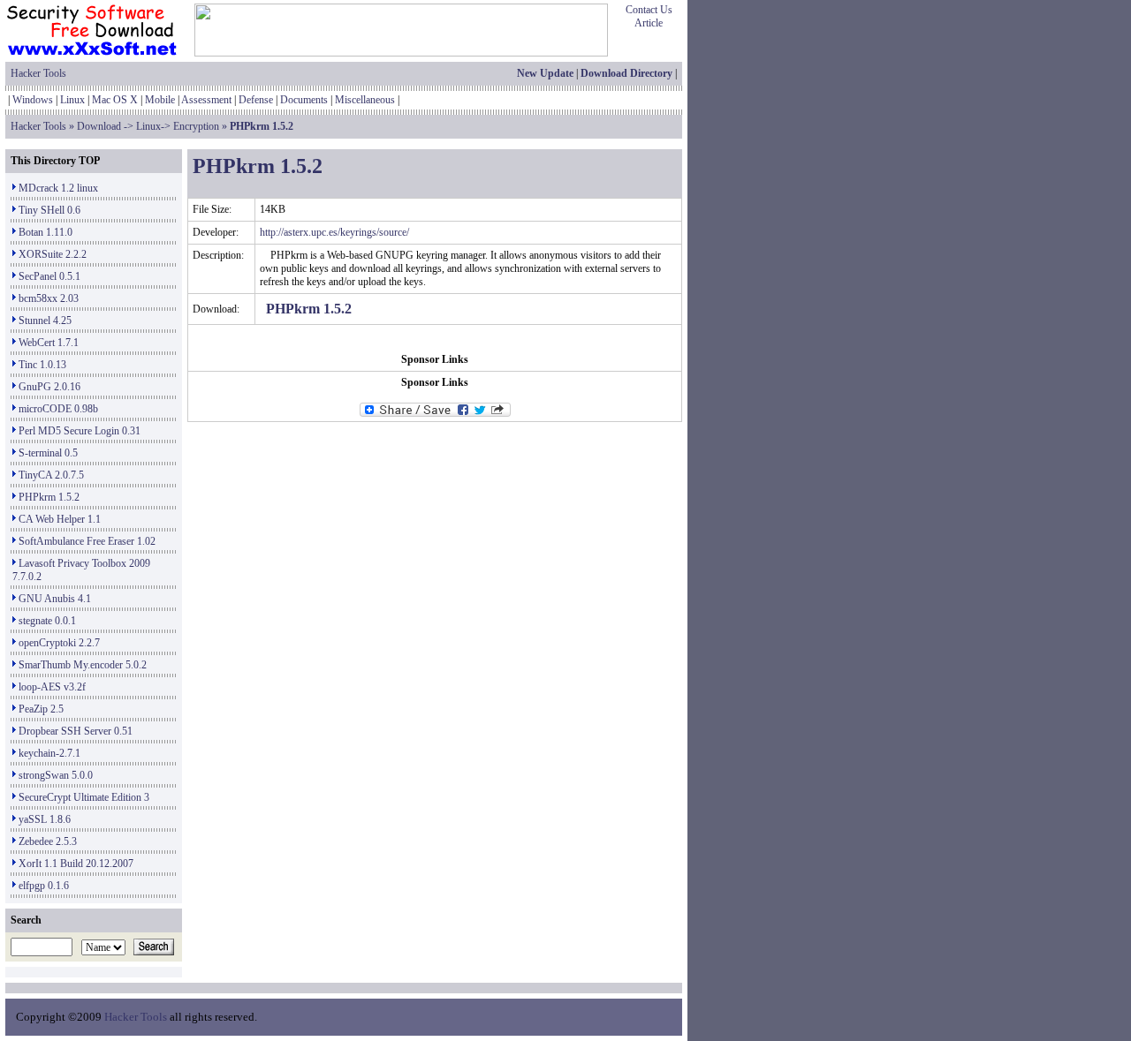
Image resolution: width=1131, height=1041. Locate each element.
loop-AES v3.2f (52, 687)
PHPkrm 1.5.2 (49, 497)
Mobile (160, 100)
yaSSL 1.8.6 (45, 819)
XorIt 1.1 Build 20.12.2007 (76, 863)
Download (99, 126)
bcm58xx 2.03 (49, 298)
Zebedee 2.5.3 (48, 841)
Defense (256, 100)
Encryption (196, 126)
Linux (72, 100)
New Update (545, 73)
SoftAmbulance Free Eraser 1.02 (87, 541)
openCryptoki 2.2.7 (59, 643)
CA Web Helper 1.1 (60, 519)
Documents (304, 100)
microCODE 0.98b (58, 409)
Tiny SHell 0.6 (49, 210)
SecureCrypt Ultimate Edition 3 (84, 797)
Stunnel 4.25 (45, 320)
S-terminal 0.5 (48, 453)
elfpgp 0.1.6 (44, 885)
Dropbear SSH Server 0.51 (76, 731)
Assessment (206, 100)
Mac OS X (115, 100)
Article (648, 23)
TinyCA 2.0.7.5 (51, 475)
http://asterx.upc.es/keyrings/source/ (334, 232)
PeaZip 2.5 (41, 709)
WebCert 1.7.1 (49, 342)
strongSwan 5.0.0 (56, 775)
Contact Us (649, 10)
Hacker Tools (38, 73)
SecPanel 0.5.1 (49, 276)
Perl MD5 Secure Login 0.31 (79, 431)
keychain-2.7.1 (49, 753)
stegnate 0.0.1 (47, 621)
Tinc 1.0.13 (42, 364)
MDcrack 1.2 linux (58, 188)
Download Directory (626, 73)
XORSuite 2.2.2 (53, 254)
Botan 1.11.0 (45, 232)
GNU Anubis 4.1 (55, 598)
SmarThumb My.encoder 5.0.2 (83, 665)
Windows (32, 100)
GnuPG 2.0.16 (49, 387)
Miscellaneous (365, 100)
